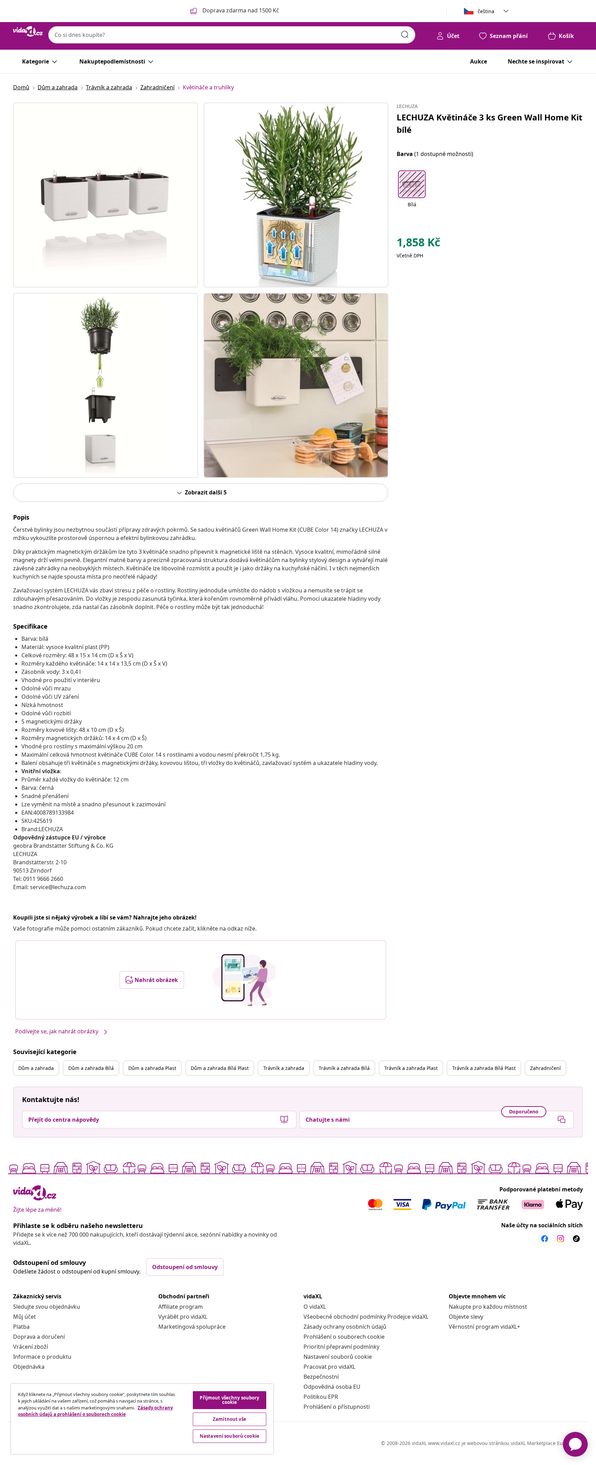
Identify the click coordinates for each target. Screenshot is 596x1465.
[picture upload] (244, 980)
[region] (142, 1419)
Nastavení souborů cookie (338, 1356)
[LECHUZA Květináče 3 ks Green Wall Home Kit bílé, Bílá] (105, 195)
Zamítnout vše (229, 1419)
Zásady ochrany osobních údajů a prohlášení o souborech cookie (95, 1411)
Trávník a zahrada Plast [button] (411, 1068)
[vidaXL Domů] (28, 31)
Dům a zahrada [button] (36, 1068)
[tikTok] (576, 1238)
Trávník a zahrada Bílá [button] (344, 1068)
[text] (418, 244)
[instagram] (560, 1238)
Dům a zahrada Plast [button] (152, 1068)
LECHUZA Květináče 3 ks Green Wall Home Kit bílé (489, 123)
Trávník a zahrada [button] (283, 1068)
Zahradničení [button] (545, 1068)
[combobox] (231, 34)
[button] (412, 193)
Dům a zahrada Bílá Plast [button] (220, 1068)
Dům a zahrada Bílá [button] (91, 1068)
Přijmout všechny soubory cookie (229, 1400)
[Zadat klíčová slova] (404, 34)
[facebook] (544, 1238)
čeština (486, 11)
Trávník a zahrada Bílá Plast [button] (484, 1068)
